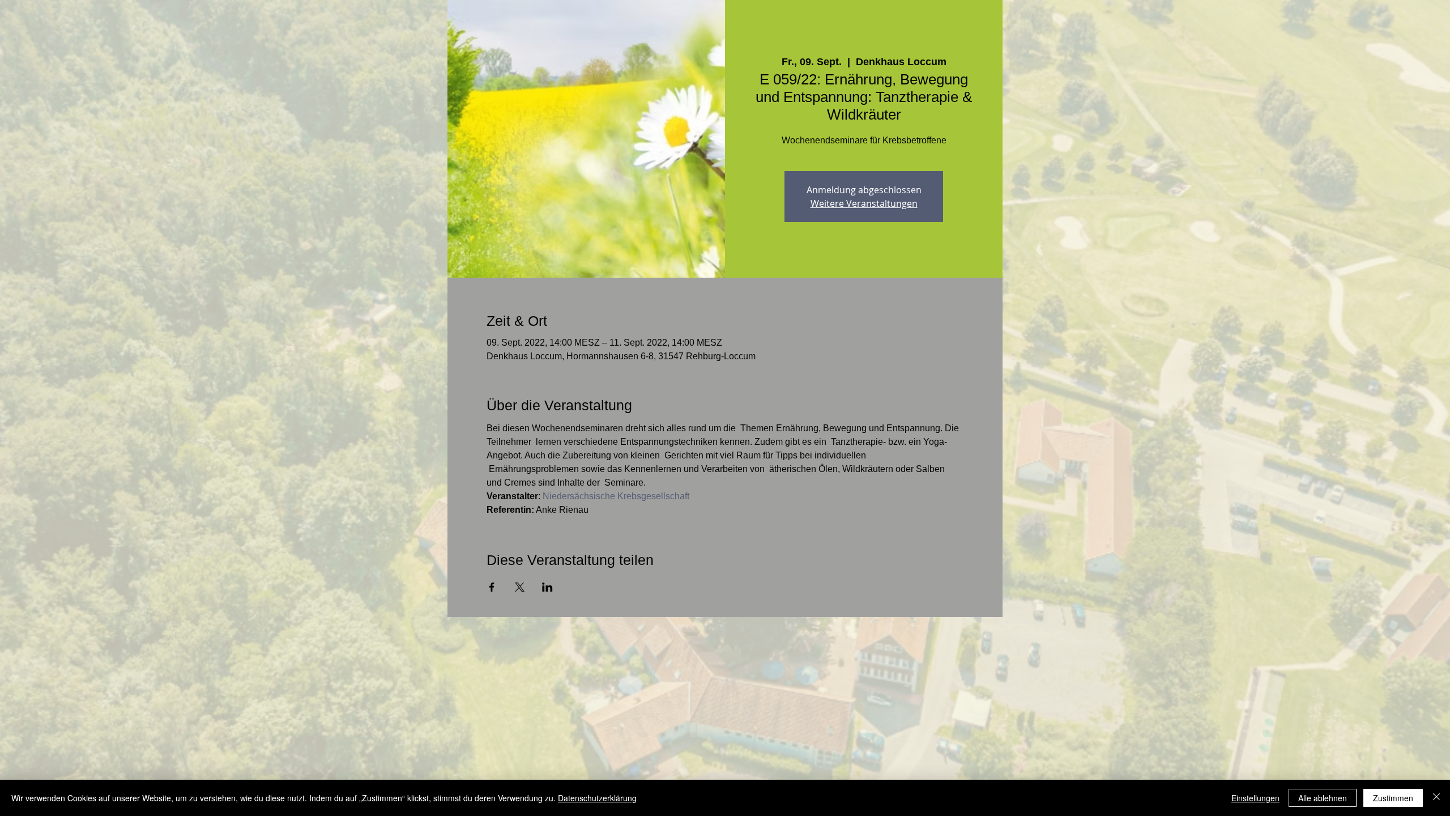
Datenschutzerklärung (597, 798)
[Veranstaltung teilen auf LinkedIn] (547, 587)
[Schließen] (1436, 798)
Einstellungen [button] (1255, 798)
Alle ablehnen (1322, 798)
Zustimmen (1393, 798)
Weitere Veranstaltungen (864, 203)
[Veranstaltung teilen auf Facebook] (492, 587)
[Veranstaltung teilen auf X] (519, 587)
